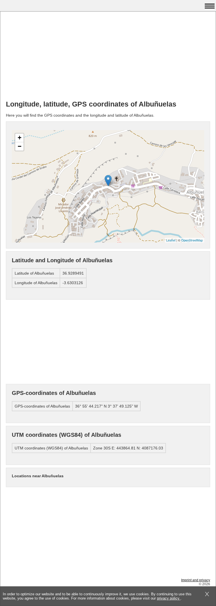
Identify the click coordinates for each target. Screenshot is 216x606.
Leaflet (171, 240)
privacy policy (169, 598)
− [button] (19, 146)
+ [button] (19, 137)
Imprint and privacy (195, 580)
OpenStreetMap (192, 240)
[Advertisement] (108, 56)
